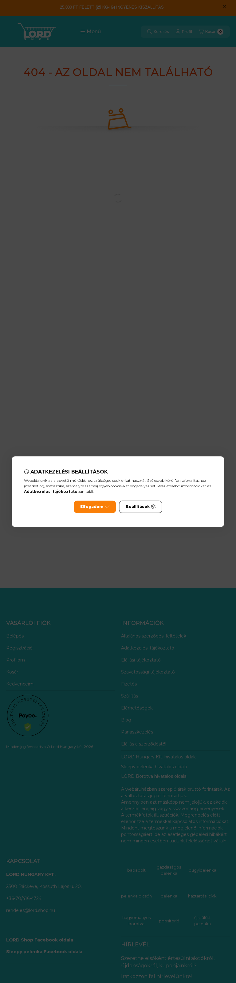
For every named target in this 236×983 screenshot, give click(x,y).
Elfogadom (91, 506)
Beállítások (138, 506)
